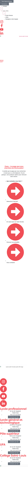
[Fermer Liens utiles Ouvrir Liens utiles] (4, 13)
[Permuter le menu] (1, 8)
